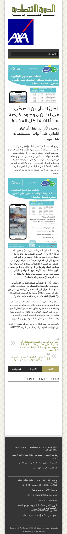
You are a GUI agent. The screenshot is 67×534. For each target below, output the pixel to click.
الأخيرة (33, 369)
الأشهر (50, 369)
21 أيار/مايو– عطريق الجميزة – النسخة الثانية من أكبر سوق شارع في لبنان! (30, 357)
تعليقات (16, 369)
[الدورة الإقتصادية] (33, 14)
